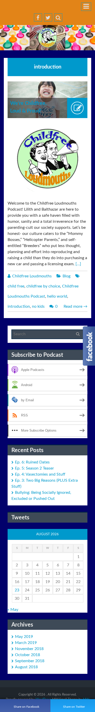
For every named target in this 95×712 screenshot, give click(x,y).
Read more (75, 306)
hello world (57, 296)
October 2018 (27, 655)
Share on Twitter (74, 706)
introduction (19, 306)
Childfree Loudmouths (32, 276)
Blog (66, 276)
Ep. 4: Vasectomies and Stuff (40, 474)
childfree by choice (43, 286)
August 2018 (26, 667)
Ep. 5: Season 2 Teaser (34, 468)
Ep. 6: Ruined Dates (32, 462)
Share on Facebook (26, 706)
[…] (78, 264)
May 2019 (24, 637)
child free (16, 286)
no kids (38, 306)
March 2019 (26, 643)
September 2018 (29, 661)
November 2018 (29, 649)
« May (13, 610)
